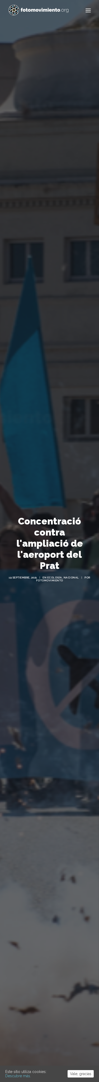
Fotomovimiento (49, 580)
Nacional (71, 577)
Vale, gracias (80, 1074)
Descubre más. (18, 1076)
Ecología (54, 577)
